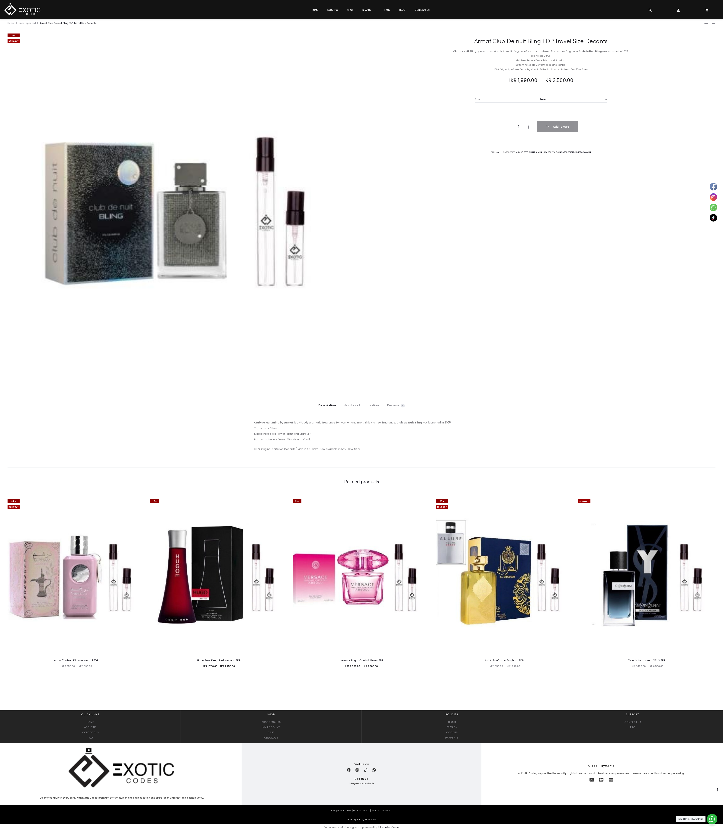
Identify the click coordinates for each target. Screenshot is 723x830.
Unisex (578, 152)
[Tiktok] (365, 770)
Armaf (519, 152)
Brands (366, 9)
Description (327, 405)
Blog (402, 9)
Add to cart (560, 127)
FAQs (387, 9)
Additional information (361, 405)
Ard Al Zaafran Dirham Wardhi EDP (76, 660)
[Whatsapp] (374, 770)
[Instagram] (357, 770)
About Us (332, 9)
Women (587, 152)
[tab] (327, 405)
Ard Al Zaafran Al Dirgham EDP (504, 660)
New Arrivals (550, 152)
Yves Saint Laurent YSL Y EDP (647, 660)
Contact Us (422, 9)
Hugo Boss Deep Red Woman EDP (219, 660)
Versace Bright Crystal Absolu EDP (362, 660)
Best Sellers (530, 152)
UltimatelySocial (389, 827)
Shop (350, 9)
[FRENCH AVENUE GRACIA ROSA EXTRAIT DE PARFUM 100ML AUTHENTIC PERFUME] (706, 23)
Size (477, 99)
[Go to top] (717, 789)
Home (315, 9)
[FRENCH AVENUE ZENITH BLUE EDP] (711, 23)
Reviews (395, 405)
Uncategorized (27, 23)
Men (540, 152)
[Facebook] (348, 770)
